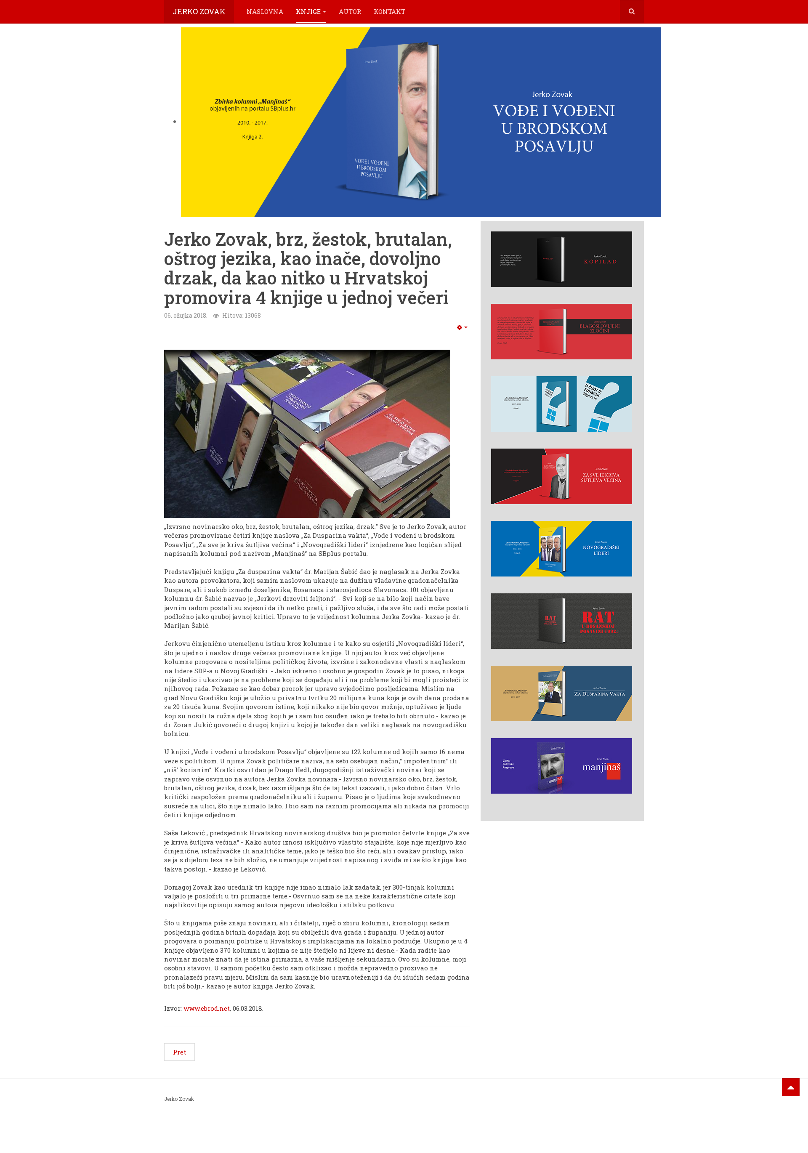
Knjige (308, 11)
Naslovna (265, 11)
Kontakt (389, 11)
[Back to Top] (791, 1087)
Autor (350, 11)
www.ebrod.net (206, 1008)
